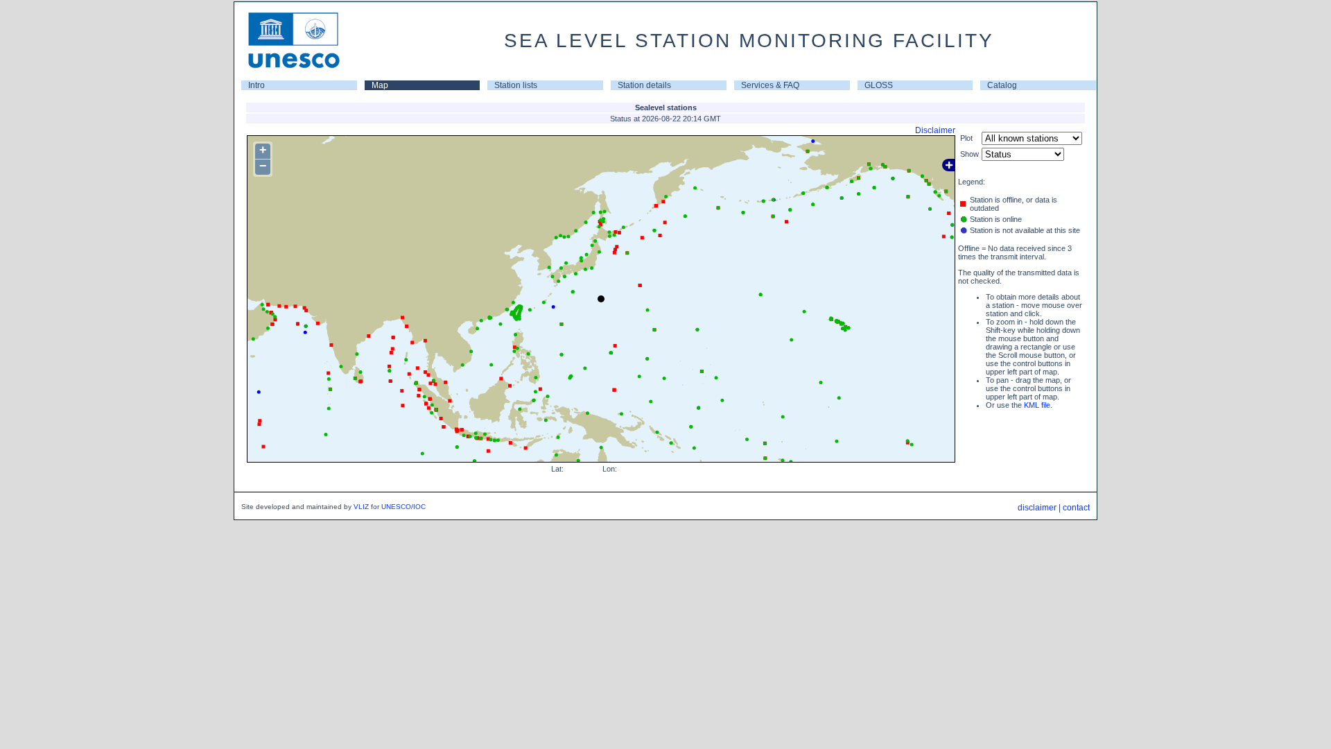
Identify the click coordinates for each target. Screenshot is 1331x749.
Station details (644, 85)
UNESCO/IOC (403, 506)
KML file (1037, 405)
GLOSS (878, 85)
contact (1076, 508)
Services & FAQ (770, 85)
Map (380, 85)
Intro (256, 85)
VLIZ (361, 506)
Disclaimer (935, 130)
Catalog (1002, 85)
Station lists (515, 85)
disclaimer (1037, 508)
